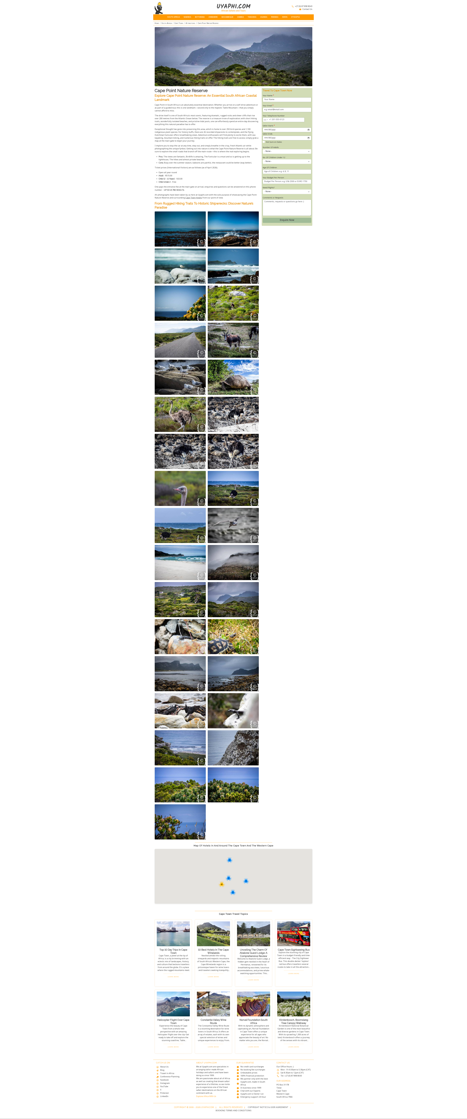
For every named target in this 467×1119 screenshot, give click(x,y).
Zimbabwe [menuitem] (213, 17)
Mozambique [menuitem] (227, 17)
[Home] (173, 8)
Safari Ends (267, 134)
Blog (162, 1070)
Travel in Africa (167, 1073)
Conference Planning (169, 1076)
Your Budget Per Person (273, 178)
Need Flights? (269, 188)
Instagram (165, 1083)
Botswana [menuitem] (200, 17)
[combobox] (265, 120)
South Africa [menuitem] (173, 17)
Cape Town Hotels (193, 198)
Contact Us (307, 9)
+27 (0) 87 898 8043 (303, 6)
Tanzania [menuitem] (252, 17)
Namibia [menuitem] (187, 17)
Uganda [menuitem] (263, 17)
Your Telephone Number (274, 116)
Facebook (164, 1080)
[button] (180, 229)
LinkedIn (164, 1096)
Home (157, 23)
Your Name (267, 95)
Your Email (267, 106)
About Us (164, 1067)
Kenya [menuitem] (284, 17)
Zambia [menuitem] (240, 17)
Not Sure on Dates (274, 142)
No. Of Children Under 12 (274, 157)
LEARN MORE (173, 976)
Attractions (190, 23)
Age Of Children (270, 167)
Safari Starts (268, 126)
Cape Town (178, 23)
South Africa (167, 23)
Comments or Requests (273, 198)
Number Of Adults (271, 147)
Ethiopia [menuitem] (295, 17)
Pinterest (164, 1093)
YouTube (164, 1086)
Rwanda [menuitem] (274, 17)
